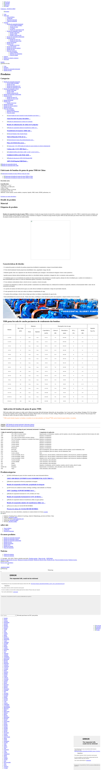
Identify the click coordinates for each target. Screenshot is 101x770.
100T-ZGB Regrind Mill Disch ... (17, 161)
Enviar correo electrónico (7, 562)
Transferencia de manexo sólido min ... (19, 131)
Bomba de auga (11, 49)
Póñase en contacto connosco (11, 58)
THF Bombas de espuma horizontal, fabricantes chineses (20, 424)
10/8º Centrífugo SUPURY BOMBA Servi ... (21, 490)
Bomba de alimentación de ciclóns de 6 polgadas (22, 124)
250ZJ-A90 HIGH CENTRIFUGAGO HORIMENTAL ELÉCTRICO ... (30, 478)
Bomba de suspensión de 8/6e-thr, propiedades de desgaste (25, 484)
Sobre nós (6, 15)
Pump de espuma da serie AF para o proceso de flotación (20, 426)
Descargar (6, 59)
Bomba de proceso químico (14, 48)
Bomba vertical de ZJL (16, 35)
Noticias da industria (9, 555)
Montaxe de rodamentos (16, 53)
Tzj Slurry (12, 28)
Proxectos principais (12, 19)
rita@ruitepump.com (18, 518)
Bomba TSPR (13, 34)
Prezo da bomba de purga (61, 560)
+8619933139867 (13, 517)
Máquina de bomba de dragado (25, 560)
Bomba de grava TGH (15, 41)
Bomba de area (51, 560)
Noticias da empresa (9, 554)
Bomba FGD (10, 44)
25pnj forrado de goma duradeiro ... (18, 118)
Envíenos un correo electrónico (8, 196)
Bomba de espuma (11, 46)
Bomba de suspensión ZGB (17, 29)
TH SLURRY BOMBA (16, 25)
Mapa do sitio (42, 558)
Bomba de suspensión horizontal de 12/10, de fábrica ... (25, 497)
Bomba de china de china (40, 560)
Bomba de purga (72, 560)
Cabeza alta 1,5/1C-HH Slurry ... (17, 149)
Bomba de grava (11, 38)
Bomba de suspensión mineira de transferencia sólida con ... (26, 503)
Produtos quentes (33, 558)
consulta (46, 512)
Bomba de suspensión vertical (14, 31)
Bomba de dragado (11, 42)
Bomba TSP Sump (14, 32)
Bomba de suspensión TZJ (13, 86)
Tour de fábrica (11, 17)
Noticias (6, 56)
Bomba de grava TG (15, 39)
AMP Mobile (49, 558)
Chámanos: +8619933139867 (8, 9)
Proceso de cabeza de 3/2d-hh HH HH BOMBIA (22, 509)
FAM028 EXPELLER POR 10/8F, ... (19, 155)
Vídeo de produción (12, 21)
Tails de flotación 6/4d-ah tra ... (17, 137)
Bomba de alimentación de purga (9, 560)
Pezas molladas (14, 52)
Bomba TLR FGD (14, 45)
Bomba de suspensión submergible (15, 36)
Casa (5, 14)
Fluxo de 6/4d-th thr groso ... (16, 143)
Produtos (6, 22)
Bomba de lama (14, 27)
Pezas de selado (14, 55)
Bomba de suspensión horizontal (15, 24)
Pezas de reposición (12, 51)
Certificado (9, 18)
